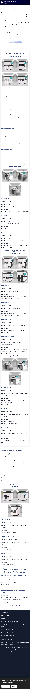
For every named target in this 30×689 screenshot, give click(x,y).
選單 (28, 2)
